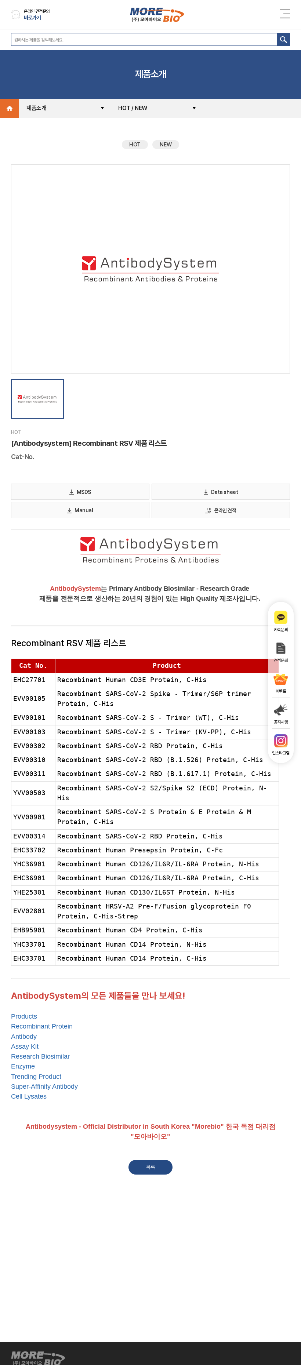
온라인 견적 (225, 510)
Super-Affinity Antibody (44, 1086)
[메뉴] (286, 13)
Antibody (24, 1036)
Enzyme (23, 1066)
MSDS (84, 492)
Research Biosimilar (40, 1056)
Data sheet (224, 492)
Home (9, 108)
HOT (135, 144)
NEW (166, 144)
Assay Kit (25, 1046)
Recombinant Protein (42, 1026)
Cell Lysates (29, 1096)
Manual (84, 510)
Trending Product (36, 1076)
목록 (150, 1167)
